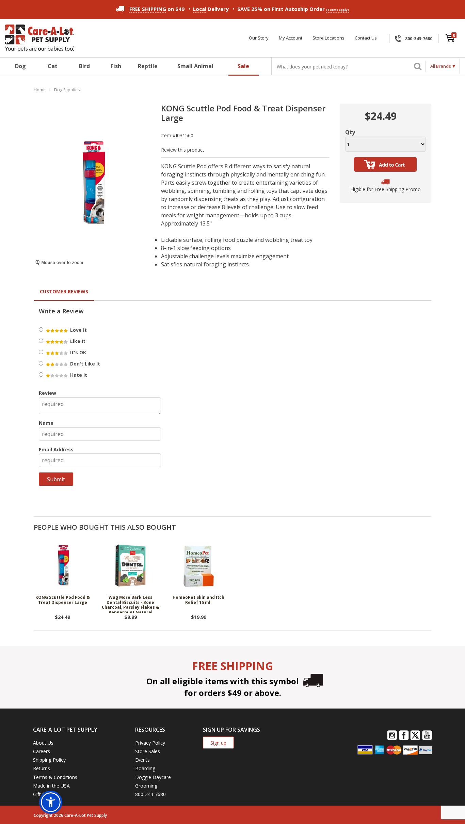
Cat (53, 66)
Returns (41, 768)
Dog (20, 66)
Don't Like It (84, 363)
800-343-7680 (418, 39)
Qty (350, 132)
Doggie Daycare (153, 777)
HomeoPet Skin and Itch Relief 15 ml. (198, 600)
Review (47, 393)
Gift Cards (44, 794)
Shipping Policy (49, 760)
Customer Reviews (64, 291)
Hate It (78, 375)
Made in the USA (51, 785)
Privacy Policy (150, 743)
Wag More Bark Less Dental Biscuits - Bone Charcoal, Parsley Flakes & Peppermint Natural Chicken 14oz (130, 604)
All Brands (440, 66)
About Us (43, 743)
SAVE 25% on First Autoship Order (293, 8)
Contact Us (366, 38)
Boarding (145, 768)
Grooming (146, 785)
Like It (77, 341)
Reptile (148, 66)
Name (46, 423)
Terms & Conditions (55, 777)
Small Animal (195, 66)
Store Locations (328, 38)
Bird (84, 66)
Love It (78, 330)
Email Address (56, 449)
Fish (116, 66)
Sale (243, 66)
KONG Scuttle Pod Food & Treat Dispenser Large (62, 600)
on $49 (157, 8)
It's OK (77, 352)
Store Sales (147, 751)
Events (142, 760)
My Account (290, 38)
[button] (51, 802)
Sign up (218, 743)
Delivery (211, 8)
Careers (41, 751)
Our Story (259, 38)
